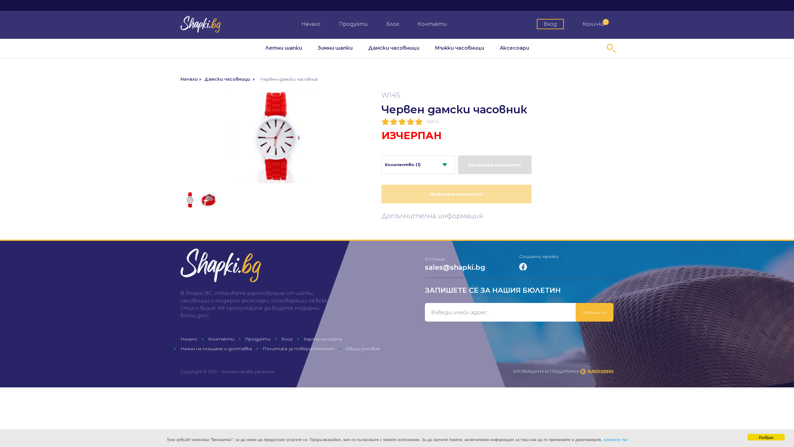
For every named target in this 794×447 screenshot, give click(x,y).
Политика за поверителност (299, 348)
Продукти (353, 24)
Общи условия (363, 348)
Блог (392, 24)
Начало (310, 24)
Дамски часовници (393, 48)
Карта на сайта (323, 339)
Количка (595, 23)
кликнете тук (615, 439)
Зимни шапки (335, 48)
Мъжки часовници (459, 48)
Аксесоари (514, 48)
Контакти (432, 24)
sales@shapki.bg (455, 267)
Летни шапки (283, 48)
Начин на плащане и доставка (216, 348)
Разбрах (766, 437)
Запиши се (594, 312)
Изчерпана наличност (494, 164)
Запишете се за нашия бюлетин (493, 290)
